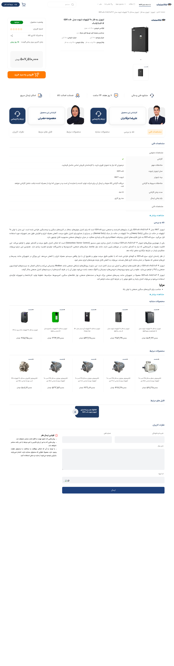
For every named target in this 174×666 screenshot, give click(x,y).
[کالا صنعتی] (164, 4)
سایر (100, 4)
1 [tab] (140, 59)
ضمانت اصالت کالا (65, 95)
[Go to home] (161, 12)
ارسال (113, 490)
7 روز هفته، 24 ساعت (102, 95)
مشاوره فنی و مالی (140, 95)
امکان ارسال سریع (28, 95)
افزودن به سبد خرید (24, 75)
